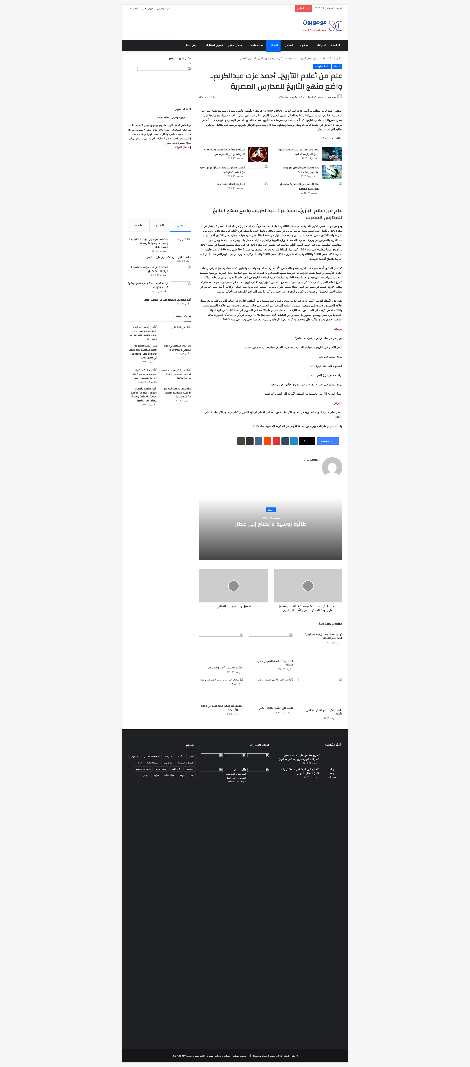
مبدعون (304, 45)
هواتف (182, 775)
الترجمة (168, 756)
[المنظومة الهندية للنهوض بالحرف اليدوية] (271, 645)
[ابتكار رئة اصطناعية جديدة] (258, 188)
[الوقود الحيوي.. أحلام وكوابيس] (221, 648)
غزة (140, 762)
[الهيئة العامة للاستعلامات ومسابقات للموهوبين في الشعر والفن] (258, 155)
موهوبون (332, 96)
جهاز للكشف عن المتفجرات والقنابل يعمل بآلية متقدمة (299, 186)
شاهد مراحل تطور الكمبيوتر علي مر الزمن (169, 257)
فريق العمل (147, 8)
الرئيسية (335, 45)
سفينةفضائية (152, 762)
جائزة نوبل (168, 762)
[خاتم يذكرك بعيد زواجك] (235, 775)
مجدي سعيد (161, 769)
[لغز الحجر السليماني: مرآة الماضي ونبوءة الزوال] (176, 333)
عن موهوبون (163, 8)
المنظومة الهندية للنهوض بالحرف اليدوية (274, 663)
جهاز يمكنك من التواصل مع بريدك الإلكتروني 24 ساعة (301, 170)
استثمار (289, 45)
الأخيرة (160, 225)
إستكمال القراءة (182, 147)
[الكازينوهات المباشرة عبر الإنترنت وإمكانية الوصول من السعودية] (176, 376)
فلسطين (189, 769)
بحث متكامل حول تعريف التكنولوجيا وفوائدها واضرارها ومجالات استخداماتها (148, 243)
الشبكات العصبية (186, 762)
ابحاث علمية (256, 45)
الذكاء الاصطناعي (152, 756)
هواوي (156, 775)
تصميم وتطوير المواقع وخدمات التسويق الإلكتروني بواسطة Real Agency (208, 1055)
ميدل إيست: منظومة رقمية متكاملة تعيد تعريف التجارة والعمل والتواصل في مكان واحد (143, 351)
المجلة (274, 45)
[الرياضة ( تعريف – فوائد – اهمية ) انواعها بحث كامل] (181, 272)
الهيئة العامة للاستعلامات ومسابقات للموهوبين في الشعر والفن (224, 152)
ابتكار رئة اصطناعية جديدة (231, 184)
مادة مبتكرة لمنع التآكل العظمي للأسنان (324, 712)
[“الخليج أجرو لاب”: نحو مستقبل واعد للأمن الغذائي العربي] (332, 905)
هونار (146, 775)
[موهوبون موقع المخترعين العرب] (322, 25)
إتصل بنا (133, 8)
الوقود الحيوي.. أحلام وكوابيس (225, 667)
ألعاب (191, 756)
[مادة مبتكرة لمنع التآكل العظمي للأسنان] (320, 692)
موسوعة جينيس (143, 769)
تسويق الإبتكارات (214, 45)
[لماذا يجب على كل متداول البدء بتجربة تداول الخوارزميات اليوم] (332, 154)
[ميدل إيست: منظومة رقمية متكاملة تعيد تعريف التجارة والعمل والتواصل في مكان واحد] (142, 333)
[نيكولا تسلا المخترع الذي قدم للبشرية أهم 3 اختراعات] (181, 288)
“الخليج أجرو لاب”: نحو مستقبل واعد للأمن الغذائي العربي (299, 771)
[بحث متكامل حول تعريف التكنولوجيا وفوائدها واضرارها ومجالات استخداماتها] (181, 244)
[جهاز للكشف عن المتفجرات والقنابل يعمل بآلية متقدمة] (332, 188)
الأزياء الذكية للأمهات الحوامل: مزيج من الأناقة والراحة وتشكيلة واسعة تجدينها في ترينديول (144, 394)
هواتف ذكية (169, 775)
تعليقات (138, 225)
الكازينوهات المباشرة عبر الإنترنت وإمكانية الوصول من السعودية (177, 392)
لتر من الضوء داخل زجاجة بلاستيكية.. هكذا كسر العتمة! (323, 636)
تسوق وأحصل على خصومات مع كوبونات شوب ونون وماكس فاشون (299, 757)
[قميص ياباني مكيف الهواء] (258, 776)
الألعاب (180, 756)
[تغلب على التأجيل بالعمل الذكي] (271, 691)
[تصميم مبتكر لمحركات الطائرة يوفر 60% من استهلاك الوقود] (258, 172)
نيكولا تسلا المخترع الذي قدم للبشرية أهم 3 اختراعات (148, 285)
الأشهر (180, 225)
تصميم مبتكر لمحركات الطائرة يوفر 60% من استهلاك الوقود (222, 170)
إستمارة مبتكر (235, 45)
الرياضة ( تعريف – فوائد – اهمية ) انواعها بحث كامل (149, 269)
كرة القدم (175, 769)
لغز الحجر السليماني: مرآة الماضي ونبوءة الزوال (177, 347)
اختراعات (321, 45)
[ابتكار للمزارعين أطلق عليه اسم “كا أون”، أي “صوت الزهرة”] (212, 780)
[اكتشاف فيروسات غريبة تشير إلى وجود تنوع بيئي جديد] (221, 690)
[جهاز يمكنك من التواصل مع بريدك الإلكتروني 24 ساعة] (332, 172)
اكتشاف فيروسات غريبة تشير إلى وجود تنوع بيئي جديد (222, 708)
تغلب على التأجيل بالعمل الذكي (275, 708)
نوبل (192, 775)
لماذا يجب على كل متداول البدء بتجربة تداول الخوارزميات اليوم (298, 152)
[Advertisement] (159, 184)
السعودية (134, 756)
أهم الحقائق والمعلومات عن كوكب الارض (167, 299)
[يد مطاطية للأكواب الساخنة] (212, 760)
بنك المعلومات (322, 66)
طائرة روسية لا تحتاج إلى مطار (271, 524)
